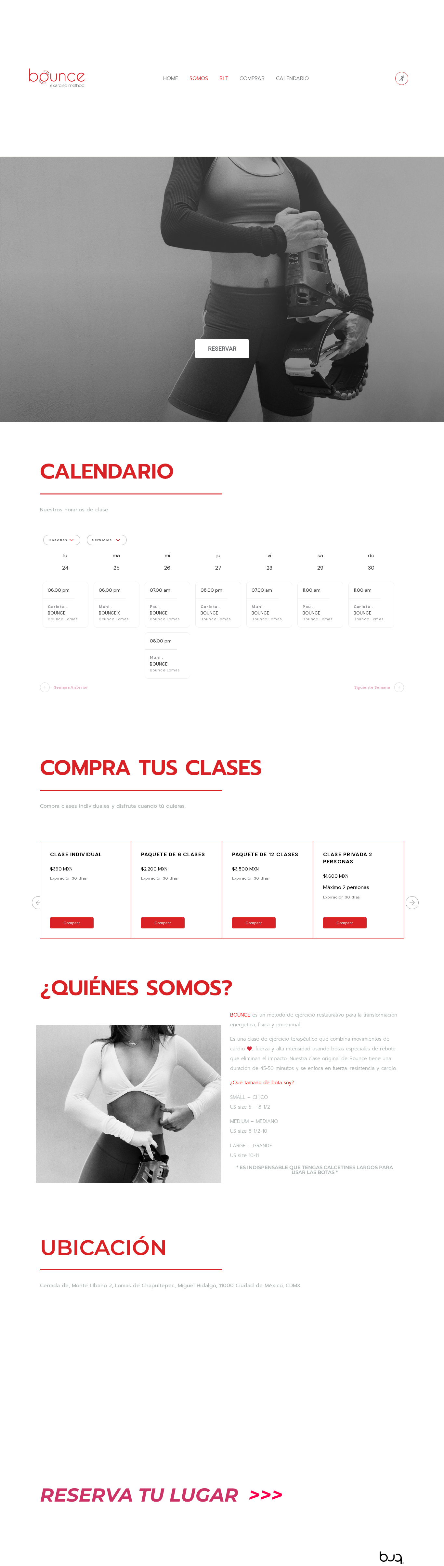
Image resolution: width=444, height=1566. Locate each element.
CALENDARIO (292, 78)
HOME (170, 78)
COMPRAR (252, 78)
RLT (223, 78)
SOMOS (198, 78)
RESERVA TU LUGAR (139, 1494)
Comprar (71, 922)
